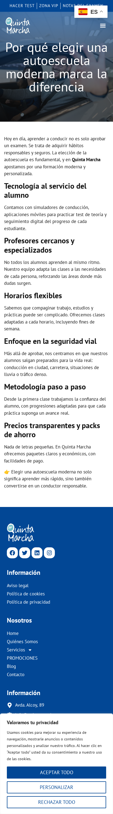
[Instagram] (49, 552)
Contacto (15, 674)
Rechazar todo (56, 802)
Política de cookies (26, 594)
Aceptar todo (56, 772)
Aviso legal (18, 585)
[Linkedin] (37, 552)
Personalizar (56, 787)
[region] (56, 763)
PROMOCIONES (22, 658)
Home (13, 633)
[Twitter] (24, 552)
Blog (11, 666)
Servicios (16, 650)
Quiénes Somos (22, 642)
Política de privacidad (28, 602)
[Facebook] (12, 552)
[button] (103, 25)
